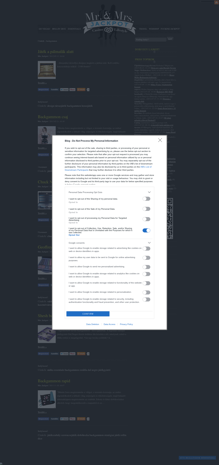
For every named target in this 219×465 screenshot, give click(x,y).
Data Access (109, 324)
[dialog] (109, 232)
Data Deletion (92, 324)
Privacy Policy (126, 324)
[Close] (161, 141)
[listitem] (109, 192)
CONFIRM (88, 314)
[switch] (146, 199)
